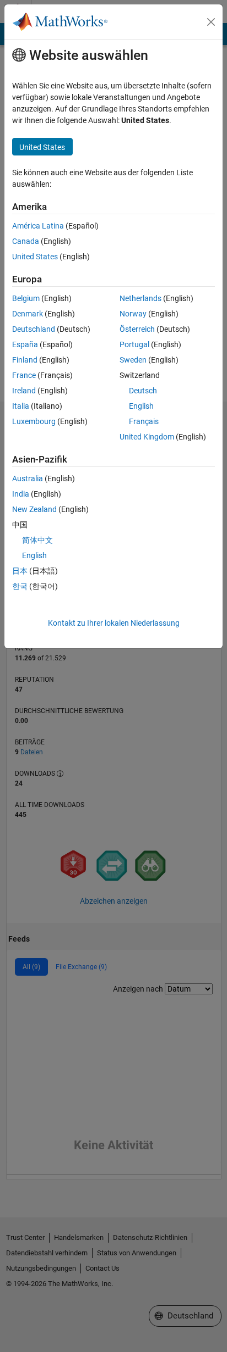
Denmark (27, 313)
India (20, 493)
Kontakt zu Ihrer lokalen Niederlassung (114, 623)
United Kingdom (147, 436)
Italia (20, 406)
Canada (25, 241)
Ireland (24, 390)
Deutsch (143, 390)
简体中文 (37, 540)
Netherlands (140, 298)
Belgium (26, 298)
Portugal (134, 344)
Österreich (137, 329)
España (25, 344)
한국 (20, 586)
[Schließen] (211, 22)
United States (35, 256)
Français (144, 421)
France (24, 375)
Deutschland (33, 329)
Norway (133, 313)
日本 (20, 570)
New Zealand (34, 509)
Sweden (133, 359)
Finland (24, 359)
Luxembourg (34, 421)
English (141, 406)
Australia (27, 478)
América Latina (38, 225)
